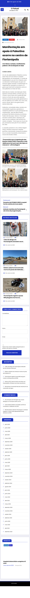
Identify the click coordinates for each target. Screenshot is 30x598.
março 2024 (8, 504)
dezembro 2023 (8, 507)
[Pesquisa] (25, 10)
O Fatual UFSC (22, 39)
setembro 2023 (8, 518)
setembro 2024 (8, 483)
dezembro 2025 (8, 441)
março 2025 (8, 469)
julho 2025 (7, 455)
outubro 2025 (8, 448)
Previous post (6, 200)
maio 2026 (7, 431)
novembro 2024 (8, 476)
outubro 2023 (8, 514)
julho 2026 (7, 424)
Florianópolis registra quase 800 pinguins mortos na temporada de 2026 (13, 297)
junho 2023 (7, 521)
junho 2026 (7, 428)
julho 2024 (7, 490)
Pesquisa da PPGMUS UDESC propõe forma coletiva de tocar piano (14, 203)
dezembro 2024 (8, 473)
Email (3, 337)
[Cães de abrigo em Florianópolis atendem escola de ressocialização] (15, 229)
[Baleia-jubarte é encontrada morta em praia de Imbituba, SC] (15, 257)
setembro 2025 (8, 452)
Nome (3, 328)
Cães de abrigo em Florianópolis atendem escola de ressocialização (14, 241)
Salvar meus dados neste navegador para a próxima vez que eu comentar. (13, 347)
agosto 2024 (8, 486)
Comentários (5, 313)
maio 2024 (7, 497)
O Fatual (15, 8)
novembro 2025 (8, 445)
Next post (5, 207)
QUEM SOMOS (14, 576)
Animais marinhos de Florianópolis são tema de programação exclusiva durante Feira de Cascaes (14, 210)
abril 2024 (7, 500)
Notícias (5, 39)
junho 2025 (7, 459)
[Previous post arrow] (26, 202)
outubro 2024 (8, 479)
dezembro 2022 (8, 531)
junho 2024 (7, 493)
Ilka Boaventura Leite (10, 409)
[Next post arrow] (26, 210)
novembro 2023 (8, 511)
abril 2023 (7, 528)
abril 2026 (7, 434)
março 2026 (8, 438)
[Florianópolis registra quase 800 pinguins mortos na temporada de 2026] (15, 285)
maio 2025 (7, 462)
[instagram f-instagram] (15, 5)
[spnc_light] (28, 10)
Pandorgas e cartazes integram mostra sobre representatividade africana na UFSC (15, 411)
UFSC (18, 545)
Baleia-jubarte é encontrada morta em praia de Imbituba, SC (13, 269)
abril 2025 (7, 466)
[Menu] (2, 9)
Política (11, 39)
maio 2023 (7, 524)
